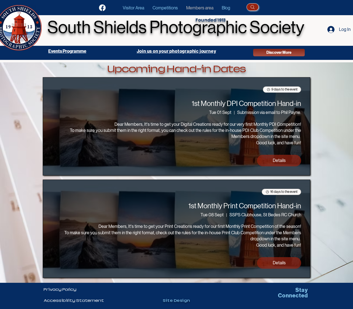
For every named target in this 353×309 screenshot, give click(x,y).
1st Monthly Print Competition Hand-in (244, 206)
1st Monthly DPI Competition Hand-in (246, 103)
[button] (165, 7)
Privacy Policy (60, 289)
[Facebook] (102, 7)
